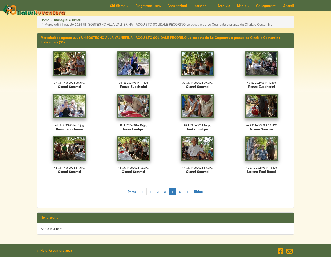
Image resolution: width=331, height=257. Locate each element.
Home (45, 20)
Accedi (288, 5)
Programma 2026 (148, 5)
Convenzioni (177, 5)
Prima (132, 191)
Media (242, 5)
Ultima (199, 191)
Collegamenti (266, 5)
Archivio (224, 5)
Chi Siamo (118, 5)
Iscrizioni (201, 5)
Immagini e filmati (67, 20)
